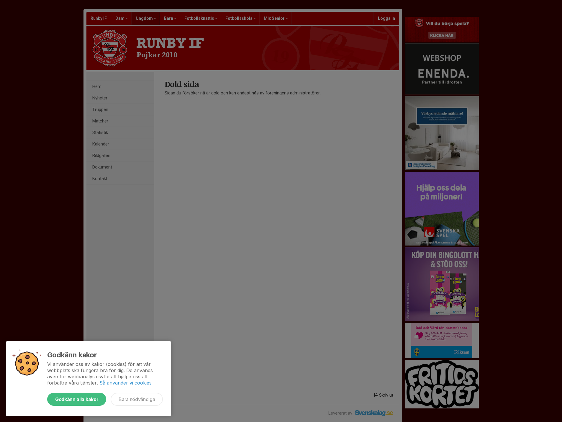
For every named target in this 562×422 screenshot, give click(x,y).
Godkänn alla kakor (76, 399)
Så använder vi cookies (125, 383)
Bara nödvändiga (137, 399)
